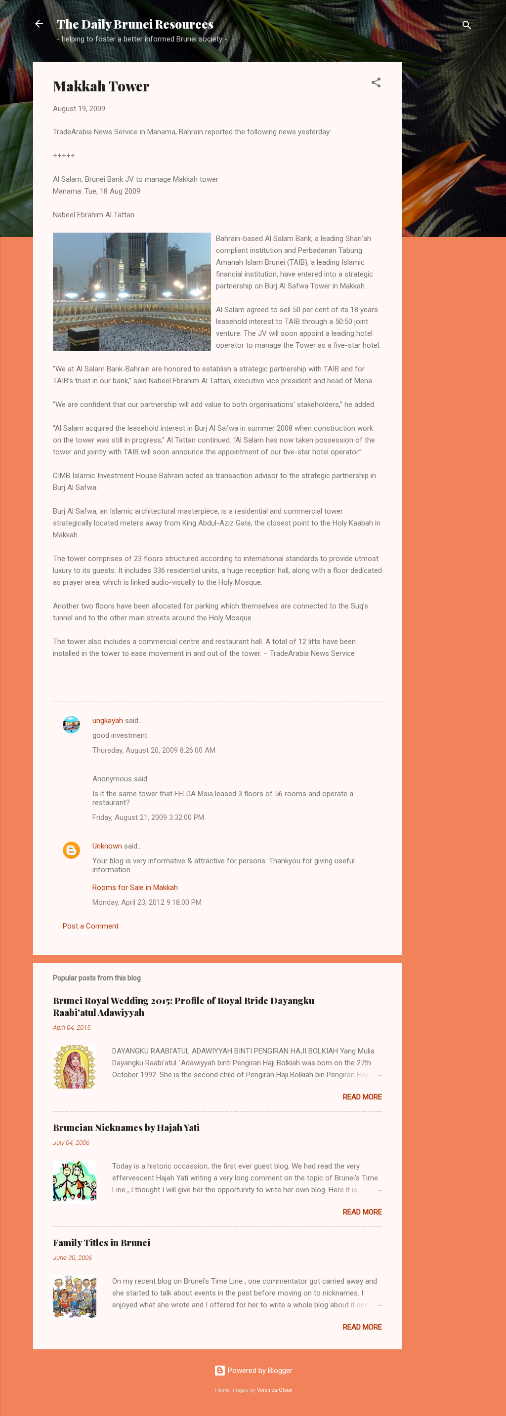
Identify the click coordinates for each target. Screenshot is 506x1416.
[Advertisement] (441, 210)
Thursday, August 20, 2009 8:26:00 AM (153, 750)
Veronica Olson (275, 1390)
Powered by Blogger (259, 1370)
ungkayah (107, 720)
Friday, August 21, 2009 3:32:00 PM (148, 817)
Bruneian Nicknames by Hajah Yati (126, 1127)
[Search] (467, 27)
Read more (362, 1096)
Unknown (107, 846)
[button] (376, 84)
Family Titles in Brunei (101, 1243)
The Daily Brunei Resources (135, 24)
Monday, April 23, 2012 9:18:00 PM (147, 902)
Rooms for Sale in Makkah (135, 887)
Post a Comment (91, 926)
